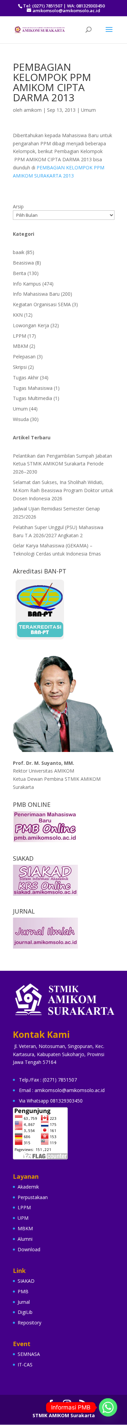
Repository (29, 1322)
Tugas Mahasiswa (32, 388)
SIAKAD (26, 1281)
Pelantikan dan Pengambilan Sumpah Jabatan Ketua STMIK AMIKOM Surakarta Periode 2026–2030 (62, 464)
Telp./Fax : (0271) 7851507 (48, 1079)
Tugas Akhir (26, 377)
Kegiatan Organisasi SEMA (42, 304)
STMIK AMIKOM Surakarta (64, 1415)
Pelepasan (24, 356)
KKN (18, 315)
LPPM (19, 336)
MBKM (20, 346)
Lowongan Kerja (31, 325)
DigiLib (25, 1312)
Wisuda (21, 419)
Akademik (28, 1186)
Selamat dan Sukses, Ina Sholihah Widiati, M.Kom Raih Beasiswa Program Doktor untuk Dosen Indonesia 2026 (63, 490)
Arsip (18, 206)
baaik (18, 252)
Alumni (25, 1239)
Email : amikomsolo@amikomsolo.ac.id (62, 1090)
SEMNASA (29, 1354)
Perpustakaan (33, 1197)
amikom (33, 110)
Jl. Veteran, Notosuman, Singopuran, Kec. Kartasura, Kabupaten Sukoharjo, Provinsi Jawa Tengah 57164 (58, 1054)
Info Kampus (27, 283)
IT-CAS (25, 1364)
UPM (23, 1218)
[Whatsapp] (108, 1407)
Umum (88, 110)
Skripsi (20, 367)
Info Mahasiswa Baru (36, 294)
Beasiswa (23, 262)
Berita (19, 273)
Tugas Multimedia (32, 398)
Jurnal (24, 1302)
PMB (23, 1291)
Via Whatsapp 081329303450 (51, 1100)
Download (29, 1249)
